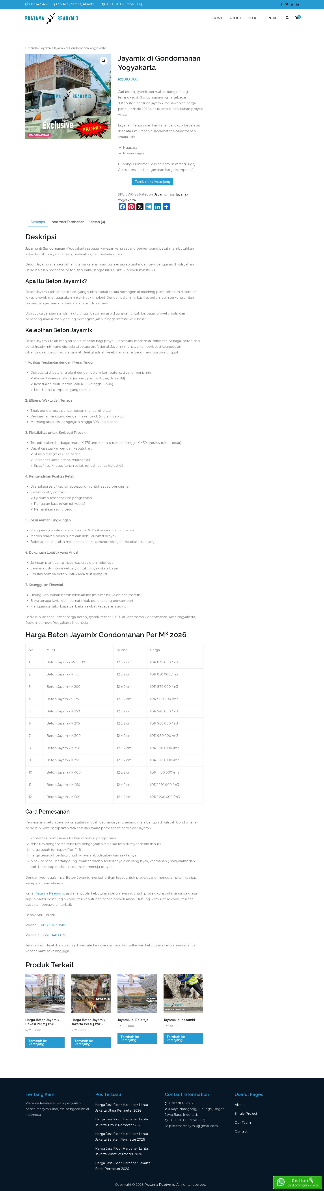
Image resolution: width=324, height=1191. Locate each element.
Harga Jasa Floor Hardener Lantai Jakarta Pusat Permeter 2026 (122, 1151)
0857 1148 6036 (53, 935)
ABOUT (235, 18)
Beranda (31, 48)
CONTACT (271, 18)
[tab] (37, 222)
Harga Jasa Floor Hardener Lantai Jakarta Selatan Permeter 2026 (122, 1137)
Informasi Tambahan (67, 222)
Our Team (243, 1123)
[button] (104, 61)
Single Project (246, 1114)
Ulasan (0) (97, 222)
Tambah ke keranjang (152, 182)
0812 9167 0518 (53, 925)
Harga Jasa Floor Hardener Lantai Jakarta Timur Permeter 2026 (122, 1122)
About (240, 1105)
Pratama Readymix (49, 893)
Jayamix (45, 48)
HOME (217, 18)
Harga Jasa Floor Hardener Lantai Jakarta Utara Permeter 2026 (122, 1107)
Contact (241, 1131)
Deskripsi (38, 222)
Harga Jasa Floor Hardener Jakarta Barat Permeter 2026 (122, 1166)
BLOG (252, 18)
